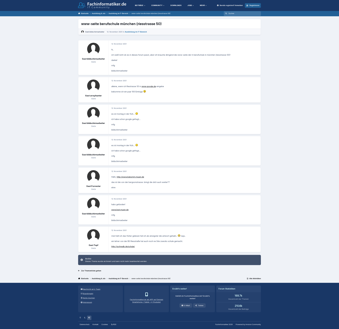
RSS (114, 324)
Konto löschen (89, 298)
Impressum (87, 302)
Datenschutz (85, 324)
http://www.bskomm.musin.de (130, 177)
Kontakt (95, 324)
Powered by (248, 324)
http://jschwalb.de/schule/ (123, 246)
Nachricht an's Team (91, 289)
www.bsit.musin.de (120, 210)
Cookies (104, 324)
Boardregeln (88, 293)
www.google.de (149, 86)
